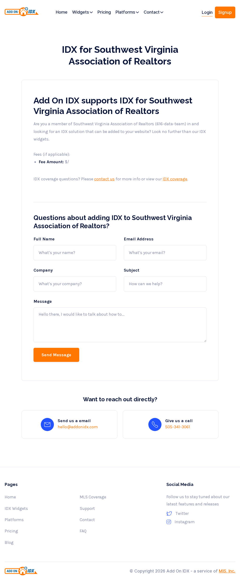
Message (43, 301)
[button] (82, 12)
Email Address (139, 239)
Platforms (14, 519)
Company (43, 270)
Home (10, 497)
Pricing (11, 531)
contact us (104, 179)
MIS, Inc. (227, 571)
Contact (87, 519)
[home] (22, 14)
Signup (225, 12)
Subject (131, 270)
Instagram (185, 521)
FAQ (83, 531)
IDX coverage (175, 179)
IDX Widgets (16, 508)
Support (87, 508)
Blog (9, 542)
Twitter (182, 513)
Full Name (44, 239)
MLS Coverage (93, 497)
